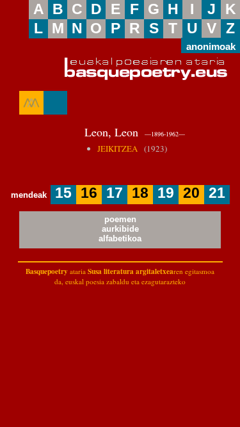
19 (165, 193)
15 (63, 193)
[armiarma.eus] (31, 103)
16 (89, 193)
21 (217, 193)
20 (191, 193)
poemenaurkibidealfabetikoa (120, 228)
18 (140, 193)
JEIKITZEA (117, 148)
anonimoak (211, 45)
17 (114, 193)
